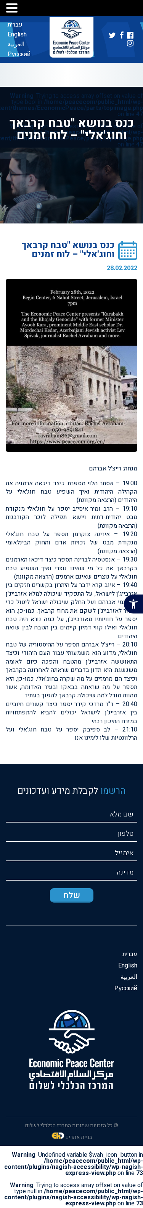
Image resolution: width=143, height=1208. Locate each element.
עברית (15, 24)
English (17, 34)
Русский (19, 54)
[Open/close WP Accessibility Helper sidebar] (133, 604)
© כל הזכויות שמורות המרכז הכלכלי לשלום (71, 1125)
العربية (16, 44)
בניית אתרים (79, 1137)
